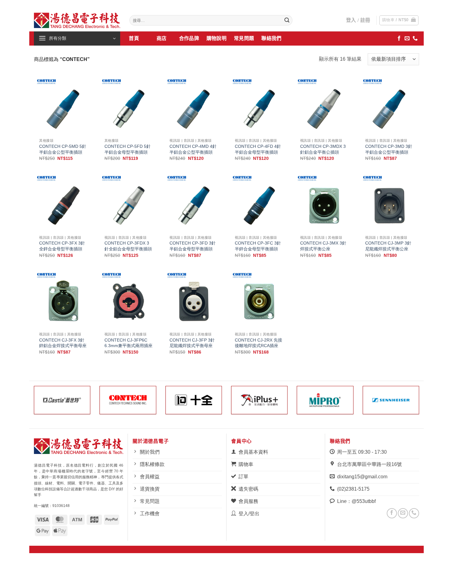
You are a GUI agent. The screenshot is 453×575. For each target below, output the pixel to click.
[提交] (287, 20)
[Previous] (32, 404)
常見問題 (244, 38)
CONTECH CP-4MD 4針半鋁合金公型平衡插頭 (193, 149)
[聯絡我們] (415, 38)
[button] (399, 20)
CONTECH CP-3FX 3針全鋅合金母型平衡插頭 (62, 246)
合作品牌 (189, 38)
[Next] (420, 404)
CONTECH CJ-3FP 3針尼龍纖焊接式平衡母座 (192, 343)
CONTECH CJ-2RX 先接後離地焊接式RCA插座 (258, 343)
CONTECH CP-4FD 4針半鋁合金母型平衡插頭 (258, 149)
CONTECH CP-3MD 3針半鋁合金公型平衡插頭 (388, 149)
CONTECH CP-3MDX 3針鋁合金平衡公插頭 (323, 149)
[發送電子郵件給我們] (407, 38)
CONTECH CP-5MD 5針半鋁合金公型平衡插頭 (62, 149)
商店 (161, 38)
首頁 (134, 38)
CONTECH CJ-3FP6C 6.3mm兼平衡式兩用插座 (128, 343)
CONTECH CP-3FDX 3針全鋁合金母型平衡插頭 (128, 246)
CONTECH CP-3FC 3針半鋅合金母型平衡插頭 (258, 246)
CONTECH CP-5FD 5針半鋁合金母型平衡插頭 (127, 149)
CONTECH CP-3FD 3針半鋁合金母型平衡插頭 (192, 246)
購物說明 (216, 38)
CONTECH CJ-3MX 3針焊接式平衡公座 (323, 246)
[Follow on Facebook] (399, 38)
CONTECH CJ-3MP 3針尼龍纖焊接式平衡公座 (388, 246)
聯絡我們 (271, 38)
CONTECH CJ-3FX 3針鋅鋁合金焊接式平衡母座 (63, 343)
